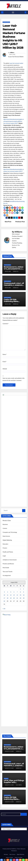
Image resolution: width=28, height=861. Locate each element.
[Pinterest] (15, 208)
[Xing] (7, 210)
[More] (7, 215)
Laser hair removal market (16, 63)
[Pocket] (12, 213)
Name (5, 354)
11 (7, 595)
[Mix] (20, 208)
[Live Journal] (20, 213)
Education (5, 544)
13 (14, 595)
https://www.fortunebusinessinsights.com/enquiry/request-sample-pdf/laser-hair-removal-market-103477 (13, 121)
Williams (12, 52)
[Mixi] (10, 213)
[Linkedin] (12, 208)
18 (7, 598)
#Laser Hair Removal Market (15, 56)
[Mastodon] (17, 208)
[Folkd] (17, 210)
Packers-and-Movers (8, 563)
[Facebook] (5, 208)
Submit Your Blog (18, 857)
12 (10, 595)
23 (23, 598)
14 (17, 595)
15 (20, 595)
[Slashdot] (22, 213)
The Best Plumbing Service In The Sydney (17, 245)
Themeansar (14, 850)
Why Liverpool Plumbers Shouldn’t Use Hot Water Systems (17, 237)
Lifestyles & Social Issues (10, 559)
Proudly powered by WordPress (10, 848)
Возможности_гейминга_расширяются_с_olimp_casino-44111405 (14, 269)
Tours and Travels (7, 571)
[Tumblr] (20, 210)
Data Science (6, 536)
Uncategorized (6, 22)
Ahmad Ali (15, 271)
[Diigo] (7, 213)
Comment (6, 323)
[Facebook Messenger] (22, 210)
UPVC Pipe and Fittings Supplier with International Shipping (14, 782)
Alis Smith (19, 785)
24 (4, 601)
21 (17, 598)
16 (23, 595)
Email (4, 361)
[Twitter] (15, 213)
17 (4, 598)
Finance (5, 548)
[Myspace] (15, 210)
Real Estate (6, 567)
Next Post (7, 221)
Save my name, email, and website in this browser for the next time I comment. (13, 379)
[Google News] (5, 215)
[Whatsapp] (22, 208)
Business (5, 524)
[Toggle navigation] (13, 12)
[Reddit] (10, 208)
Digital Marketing (7, 540)
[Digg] (17, 213)
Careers (5, 528)
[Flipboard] (10, 210)
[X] (7, 208)
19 (10, 598)
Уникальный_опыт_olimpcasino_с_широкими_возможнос (14, 285)
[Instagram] (5, 210)
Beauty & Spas (7, 520)
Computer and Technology (10, 532)
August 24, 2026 (9, 751)
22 (20, 598)
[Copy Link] (12, 210)
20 (14, 598)
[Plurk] (5, 213)
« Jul (4, 608)
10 (4, 595)
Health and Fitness (8, 552)
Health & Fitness (9, 857)
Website (5, 368)
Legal (4, 556)
